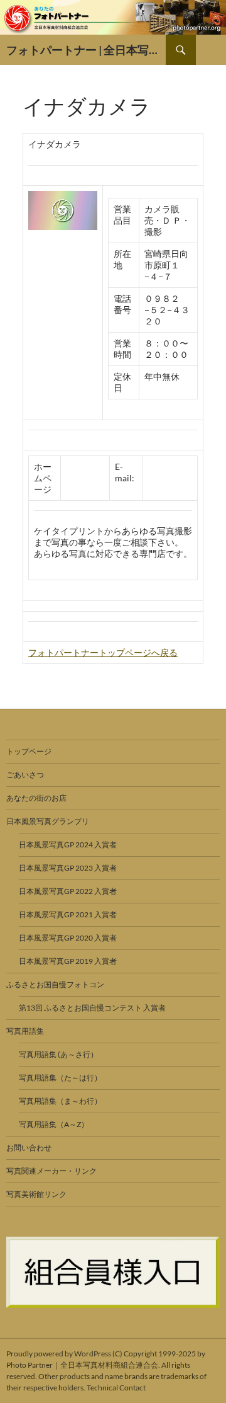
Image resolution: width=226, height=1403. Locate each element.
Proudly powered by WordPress (58, 1353)
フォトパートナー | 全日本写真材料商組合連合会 (86, 50)
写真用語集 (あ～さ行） (58, 1054)
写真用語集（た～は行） (60, 1077)
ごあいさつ (25, 774)
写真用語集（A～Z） (54, 1124)
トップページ (28, 751)
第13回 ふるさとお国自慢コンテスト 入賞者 (92, 1007)
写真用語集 (25, 1031)
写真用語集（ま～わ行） (60, 1101)
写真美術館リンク (36, 1194)
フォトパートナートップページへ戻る (103, 652)
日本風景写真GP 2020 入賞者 (68, 937)
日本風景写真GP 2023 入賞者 (68, 868)
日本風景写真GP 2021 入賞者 (68, 914)
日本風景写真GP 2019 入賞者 (68, 961)
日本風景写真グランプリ (47, 821)
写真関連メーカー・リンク (51, 1171)
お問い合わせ (28, 1147)
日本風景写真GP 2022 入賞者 (68, 891)
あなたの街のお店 (36, 798)
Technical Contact (116, 1387)
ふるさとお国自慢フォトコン (55, 984)
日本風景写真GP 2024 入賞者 (68, 844)
